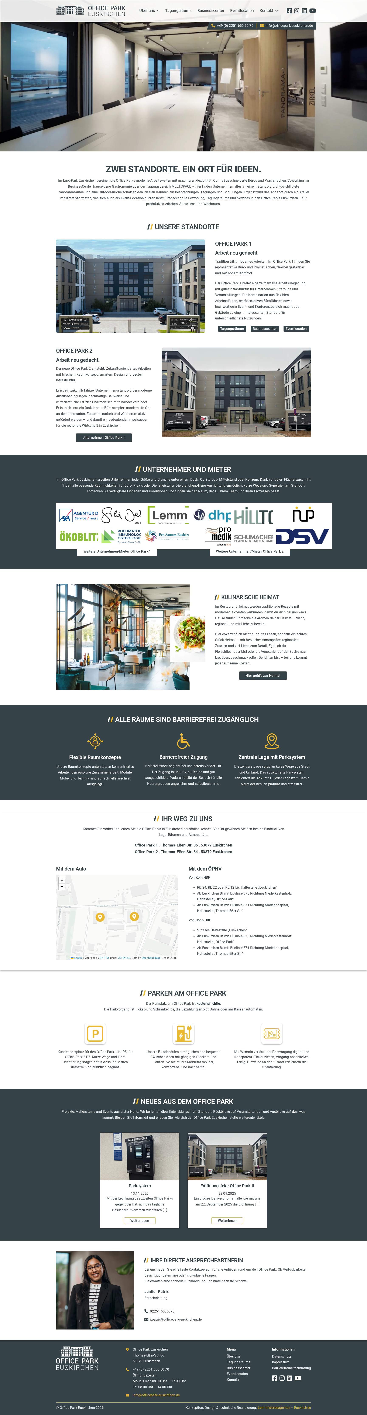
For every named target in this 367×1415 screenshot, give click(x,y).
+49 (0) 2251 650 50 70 (235, 26)
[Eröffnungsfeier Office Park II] (227, 1135)
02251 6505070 (162, 1311)
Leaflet (77, 957)
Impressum (280, 1362)
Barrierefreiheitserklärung (291, 1368)
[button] (134, 916)
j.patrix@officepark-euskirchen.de (176, 1319)
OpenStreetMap (151, 957)
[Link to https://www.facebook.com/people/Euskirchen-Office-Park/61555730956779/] (289, 11)
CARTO (104, 957)
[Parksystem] (139, 1135)
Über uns (233, 1356)
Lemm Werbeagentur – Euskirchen (284, 1408)
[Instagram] (296, 11)
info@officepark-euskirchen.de (289, 26)
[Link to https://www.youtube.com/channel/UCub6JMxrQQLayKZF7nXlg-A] (312, 11)
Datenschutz (282, 1356)
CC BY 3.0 (124, 957)
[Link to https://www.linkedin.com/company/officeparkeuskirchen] (304, 11)
